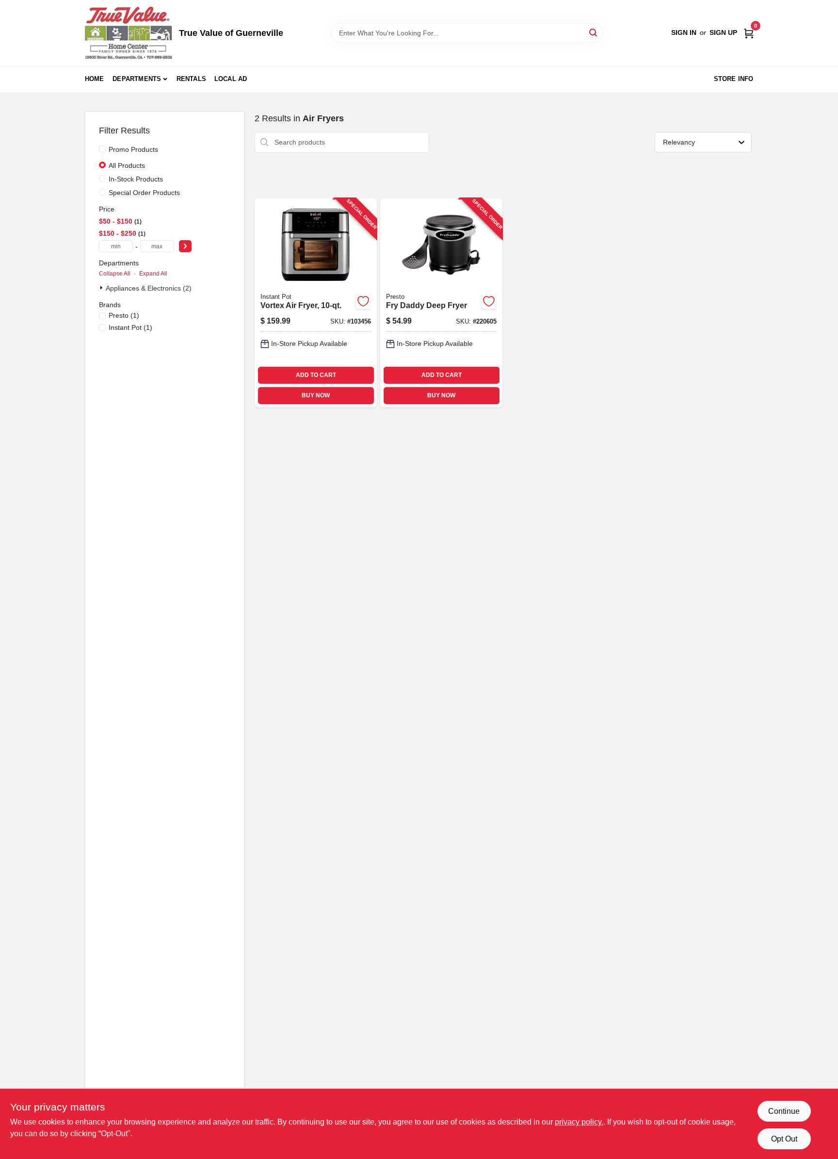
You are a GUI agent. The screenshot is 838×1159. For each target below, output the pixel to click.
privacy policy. (579, 1122)
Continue (784, 1111)
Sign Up (723, 32)
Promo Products (133, 149)
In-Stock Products (136, 179)
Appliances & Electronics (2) (149, 288)
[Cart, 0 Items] (749, 33)
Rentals (191, 78)
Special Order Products (144, 192)
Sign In (683, 32)
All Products (127, 165)
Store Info (734, 78)
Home (94, 78)
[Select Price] (185, 246)
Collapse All (114, 273)
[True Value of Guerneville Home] (128, 33)
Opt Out (784, 1139)
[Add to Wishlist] (363, 301)
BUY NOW (316, 395)
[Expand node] (102, 288)
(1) (124, 315)
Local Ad (230, 78)
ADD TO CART (316, 375)
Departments (137, 78)
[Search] (594, 32)
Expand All (153, 273)
